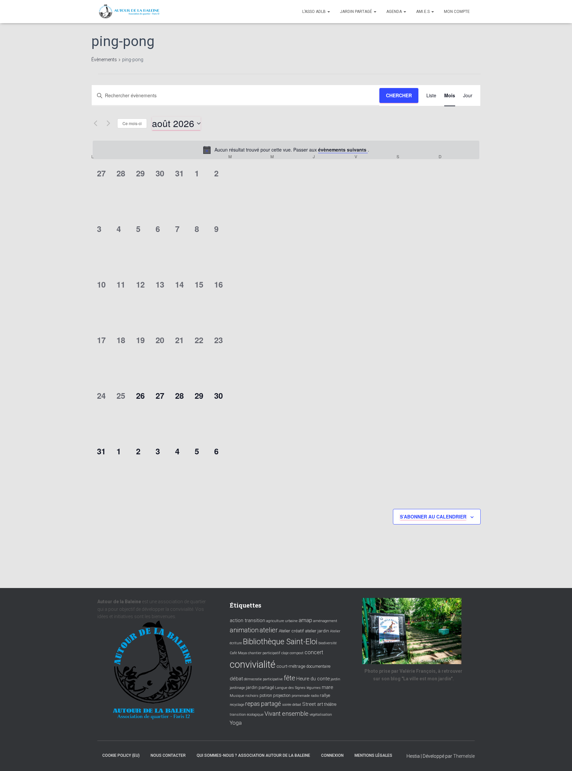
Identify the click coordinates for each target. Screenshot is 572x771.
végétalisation (321, 714)
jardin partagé (260, 687)
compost (297, 653)
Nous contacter (168, 755)
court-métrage (290, 666)
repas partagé (263, 704)
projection (282, 695)
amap (305, 620)
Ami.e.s (423, 11)
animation (244, 630)
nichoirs (252, 696)
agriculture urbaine (282, 621)
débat (236, 679)
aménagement (325, 621)
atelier (269, 630)
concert (314, 652)
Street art (312, 704)
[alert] (286, 150)
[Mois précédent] (95, 123)
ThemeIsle (464, 756)
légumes (314, 688)
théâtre (330, 704)
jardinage (237, 688)
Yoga (236, 723)
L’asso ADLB (314, 11)
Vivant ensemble (286, 713)
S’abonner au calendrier (433, 516)
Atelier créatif (291, 630)
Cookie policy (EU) (121, 755)
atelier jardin (317, 630)
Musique (237, 696)
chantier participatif (264, 653)
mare (327, 687)
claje (285, 653)
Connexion (332, 755)
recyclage (237, 705)
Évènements (104, 59)
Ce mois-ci (132, 123)
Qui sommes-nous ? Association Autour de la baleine (253, 755)
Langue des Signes (290, 688)
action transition (247, 620)
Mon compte (457, 11)
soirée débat (291, 705)
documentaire (318, 666)
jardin (335, 679)
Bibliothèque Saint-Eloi (280, 641)
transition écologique (246, 714)
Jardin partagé (356, 11)
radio (315, 696)
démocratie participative (263, 679)
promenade (301, 696)
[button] (328, 11)
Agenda (394, 11)
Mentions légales (373, 755)
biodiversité (327, 643)
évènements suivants (343, 149)
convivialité (252, 664)
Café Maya (238, 653)
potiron (266, 695)
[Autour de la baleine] (129, 11)
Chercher (399, 95)
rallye (325, 695)
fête (289, 678)
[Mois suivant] (108, 123)
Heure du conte (313, 679)
